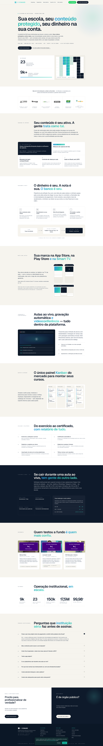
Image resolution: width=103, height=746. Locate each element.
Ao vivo (41, 735)
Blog (72, 737)
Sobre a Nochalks (75, 730)
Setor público (60, 2)
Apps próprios (46, 2)
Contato (73, 731)
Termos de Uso (71, 743)
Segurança (33, 2)
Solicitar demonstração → (24, 48)
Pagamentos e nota (44, 731)
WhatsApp (73, 2)
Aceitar (64, 742)
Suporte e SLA (53, 2)
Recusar (59, 742)
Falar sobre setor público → (63, 716)
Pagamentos (39, 2)
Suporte (73, 733)
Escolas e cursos (59, 730)
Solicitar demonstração (82, 2)
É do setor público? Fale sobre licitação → (41, 47)
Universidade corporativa (61, 731)
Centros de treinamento (60, 735)
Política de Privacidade (50, 740)
